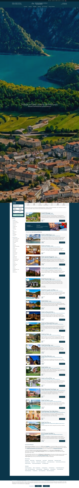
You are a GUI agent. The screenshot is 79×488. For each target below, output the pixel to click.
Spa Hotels (33, 461)
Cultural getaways (51, 467)
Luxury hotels (45, 460)
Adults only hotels (28, 463)
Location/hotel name (16, 205)
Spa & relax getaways (42, 470)
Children (20, 211)
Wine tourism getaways (50, 470)
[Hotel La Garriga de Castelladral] (33, 276)
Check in (15, 208)
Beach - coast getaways (36, 467)
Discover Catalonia (52, 6)
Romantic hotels (50, 460)
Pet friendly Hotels (45, 463)
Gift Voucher (45, 6)
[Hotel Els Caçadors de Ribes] (33, 298)
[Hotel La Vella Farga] (33, 243)
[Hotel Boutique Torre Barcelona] (33, 419)
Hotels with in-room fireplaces (41, 461)
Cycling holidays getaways (60, 467)
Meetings (39, 6)
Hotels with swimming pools (36, 463)
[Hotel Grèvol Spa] (33, 353)
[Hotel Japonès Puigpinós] (33, 265)
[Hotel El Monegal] (33, 221)
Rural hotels (27, 460)
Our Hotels (25, 6)
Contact (63, 0)
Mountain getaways (60, 469)
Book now (62, 220)
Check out (20, 208)
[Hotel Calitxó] (33, 375)
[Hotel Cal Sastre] (33, 408)
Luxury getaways (53, 469)
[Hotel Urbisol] (33, 309)
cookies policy (27, 483)
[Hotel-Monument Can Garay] (33, 397)
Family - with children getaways (30, 469)
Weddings (34, 6)
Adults (14, 211)
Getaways (30, 6)
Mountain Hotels (38, 460)
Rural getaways (35, 470)
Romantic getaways (28, 470)
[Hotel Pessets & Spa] (33, 287)
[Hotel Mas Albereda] (33, 364)
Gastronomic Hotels (57, 460)
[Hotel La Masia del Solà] (33, 320)
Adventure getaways (28, 467)
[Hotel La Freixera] (33, 254)
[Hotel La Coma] (33, 342)
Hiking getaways (46, 469)
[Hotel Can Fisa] (33, 430)
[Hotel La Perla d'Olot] (33, 386)
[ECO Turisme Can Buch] (33, 441)
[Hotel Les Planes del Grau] (33, 331)
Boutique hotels (27, 461)
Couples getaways (44, 467)
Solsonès (48, 446)
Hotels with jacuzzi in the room (60, 461)
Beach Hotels (32, 460)
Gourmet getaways (39, 469)
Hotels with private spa (50, 461)
